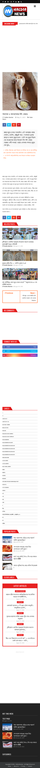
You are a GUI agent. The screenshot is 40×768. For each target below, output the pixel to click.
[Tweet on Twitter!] (9, 125)
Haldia (4, 430)
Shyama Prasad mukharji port (10, 481)
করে (3, 499)
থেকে (3, 502)
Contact (4, 418)
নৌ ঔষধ (3, 511)
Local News (5, 463)
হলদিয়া (3, 523)
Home (9, 766)
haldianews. (5, 439)
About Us (16, 766)
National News (6, 466)
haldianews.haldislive (8, 451)
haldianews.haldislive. (8, 454)
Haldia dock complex (8, 436)
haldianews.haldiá (7, 442)
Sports (4, 484)
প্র (2, 517)
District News (6, 424)
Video (3, 490)
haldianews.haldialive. (8, 448)
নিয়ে (3, 508)
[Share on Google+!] (14, 125)
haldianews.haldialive (8, 445)
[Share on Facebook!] (4, 125)
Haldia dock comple (7, 433)
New (3, 469)
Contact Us (5, 421)
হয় (2, 520)
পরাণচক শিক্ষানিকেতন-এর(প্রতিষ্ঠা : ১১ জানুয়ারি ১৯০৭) (11, 514)
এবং (3, 496)
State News (5, 487)
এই (2, 493)
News (3, 472)
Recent (4, 478)
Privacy (23, 766)
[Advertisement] (20, 48)
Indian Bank (5, 457)
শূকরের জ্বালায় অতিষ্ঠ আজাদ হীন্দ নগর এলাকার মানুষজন (24, 23)
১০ (2, 415)
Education (5, 427)
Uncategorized (20, 591)
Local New (5, 460)
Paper (3, 475)
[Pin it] (19, 125)
